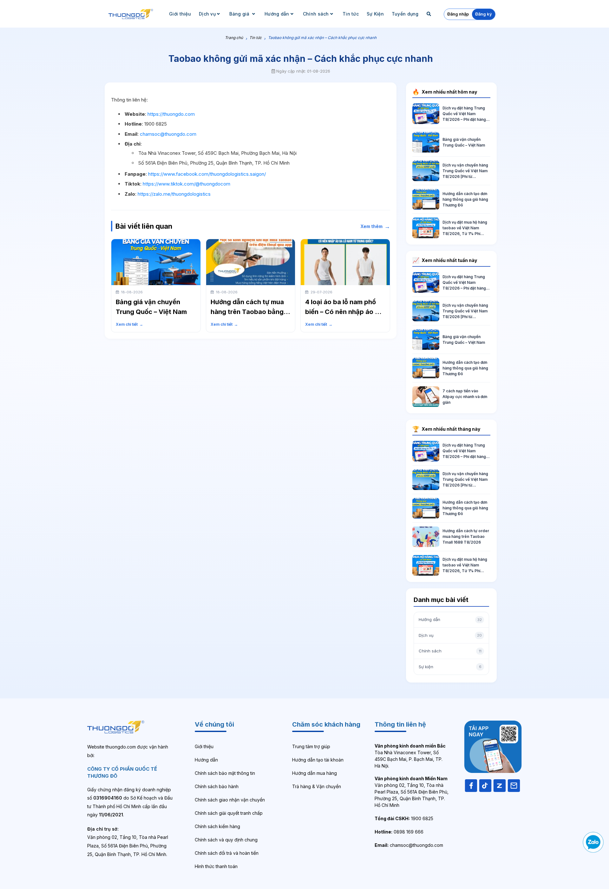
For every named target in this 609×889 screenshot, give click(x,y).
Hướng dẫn (277, 13)
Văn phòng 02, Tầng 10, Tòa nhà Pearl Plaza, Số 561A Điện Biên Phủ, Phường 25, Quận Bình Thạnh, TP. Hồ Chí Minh (412, 792)
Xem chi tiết (129, 324)
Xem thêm (375, 226)
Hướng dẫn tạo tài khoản (318, 759)
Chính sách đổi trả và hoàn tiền (227, 853)
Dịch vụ (207, 13)
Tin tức (351, 13)
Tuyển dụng (405, 13)
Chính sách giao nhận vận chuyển (230, 799)
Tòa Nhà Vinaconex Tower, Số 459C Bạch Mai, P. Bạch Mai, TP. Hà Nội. (410, 755)
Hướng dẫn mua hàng (314, 773)
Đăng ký (483, 13)
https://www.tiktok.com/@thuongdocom (186, 184)
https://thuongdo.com (171, 114)
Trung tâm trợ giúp (311, 746)
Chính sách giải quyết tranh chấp (229, 813)
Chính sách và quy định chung (226, 839)
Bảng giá (240, 13)
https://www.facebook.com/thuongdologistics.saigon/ (207, 174)
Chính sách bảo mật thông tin (225, 773)
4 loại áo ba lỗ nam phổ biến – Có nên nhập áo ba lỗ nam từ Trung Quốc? (344, 311)
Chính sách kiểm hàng (217, 826)
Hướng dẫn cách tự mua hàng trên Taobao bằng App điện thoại (247, 311)
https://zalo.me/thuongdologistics (174, 194)
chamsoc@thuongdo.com (168, 134)
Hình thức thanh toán (216, 866)
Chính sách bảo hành (217, 786)
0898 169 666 (399, 831)
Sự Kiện (375, 13)
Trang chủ (234, 37)
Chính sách (316, 13)
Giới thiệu (180, 13)
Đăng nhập (458, 13)
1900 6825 (404, 818)
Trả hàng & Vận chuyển (316, 786)
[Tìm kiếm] (429, 14)
